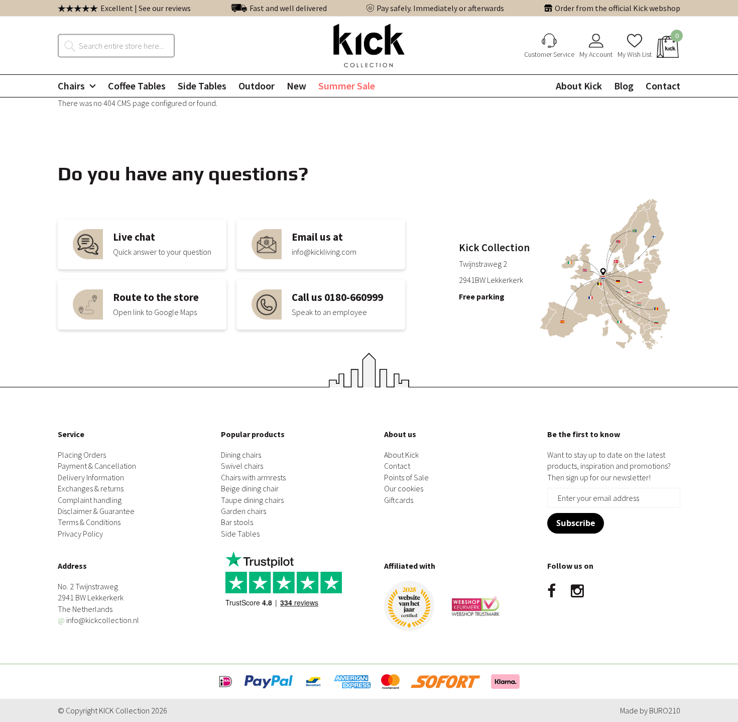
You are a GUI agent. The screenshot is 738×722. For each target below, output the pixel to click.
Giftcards (398, 500)
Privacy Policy (80, 534)
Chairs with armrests (253, 477)
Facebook (551, 591)
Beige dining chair (250, 488)
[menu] (369, 86)
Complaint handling (89, 500)
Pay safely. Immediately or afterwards (440, 8)
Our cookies (403, 488)
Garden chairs (243, 511)
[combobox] (121, 45)
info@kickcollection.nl (98, 620)
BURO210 (664, 710)
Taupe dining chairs (252, 500)
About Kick (401, 455)
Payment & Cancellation (97, 466)
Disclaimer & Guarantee (96, 511)
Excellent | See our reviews (145, 8)
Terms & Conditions (89, 522)
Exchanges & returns (91, 488)
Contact (397, 466)
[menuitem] (77, 86)
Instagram (577, 591)
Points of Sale (406, 477)
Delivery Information (91, 477)
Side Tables (240, 534)
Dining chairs (241, 455)
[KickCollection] (369, 45)
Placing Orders (82, 455)
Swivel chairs (242, 466)
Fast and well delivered (288, 8)
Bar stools (237, 522)
